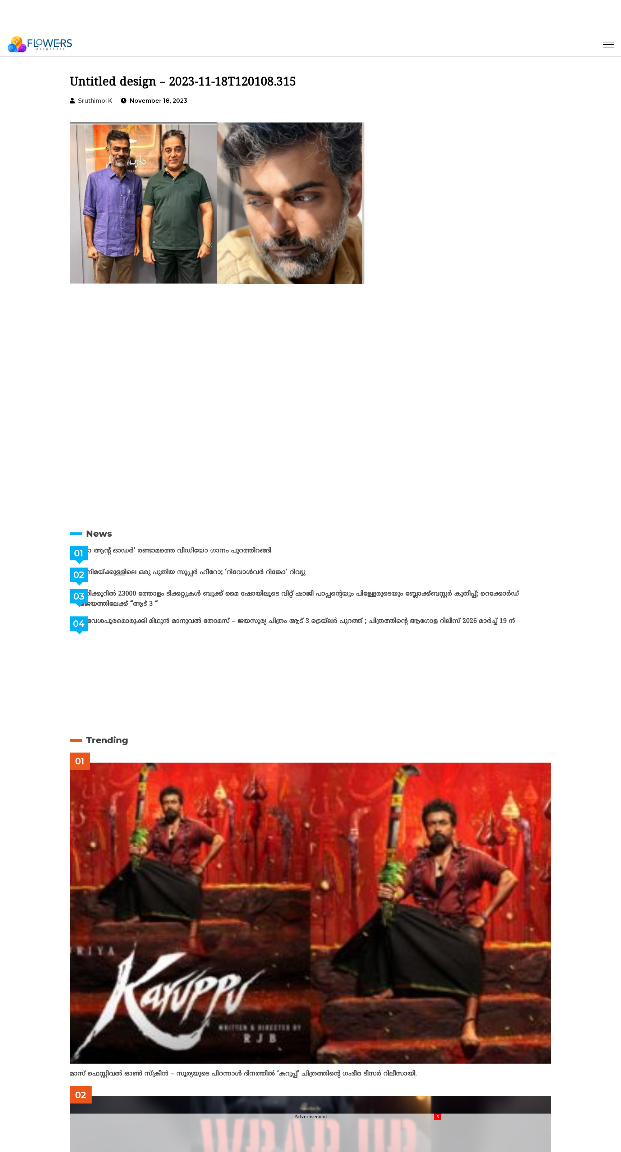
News (99, 533)
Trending (107, 740)
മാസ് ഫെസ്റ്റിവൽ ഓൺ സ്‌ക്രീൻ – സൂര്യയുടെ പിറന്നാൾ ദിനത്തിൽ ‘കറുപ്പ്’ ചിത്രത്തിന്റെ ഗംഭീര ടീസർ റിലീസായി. (243, 1074)
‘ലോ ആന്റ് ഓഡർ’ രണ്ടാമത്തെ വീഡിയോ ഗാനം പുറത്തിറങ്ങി (192, 551)
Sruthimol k (95, 100)
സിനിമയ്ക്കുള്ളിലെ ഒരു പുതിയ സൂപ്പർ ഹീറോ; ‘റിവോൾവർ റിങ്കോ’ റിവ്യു (209, 572)
